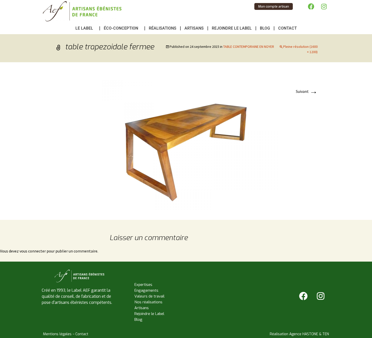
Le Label (84, 28)
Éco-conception (121, 28)
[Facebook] (311, 6)
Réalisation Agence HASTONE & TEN (299, 334)
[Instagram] (324, 6)
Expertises (143, 284)
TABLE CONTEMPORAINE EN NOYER (248, 46)
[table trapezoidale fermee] (186, 140)
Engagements (146, 290)
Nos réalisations (148, 302)
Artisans (194, 28)
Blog (265, 28)
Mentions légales (57, 334)
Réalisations (162, 28)
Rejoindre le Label (232, 28)
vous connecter (32, 251)
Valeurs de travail (149, 296)
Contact (287, 28)
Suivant (307, 91)
